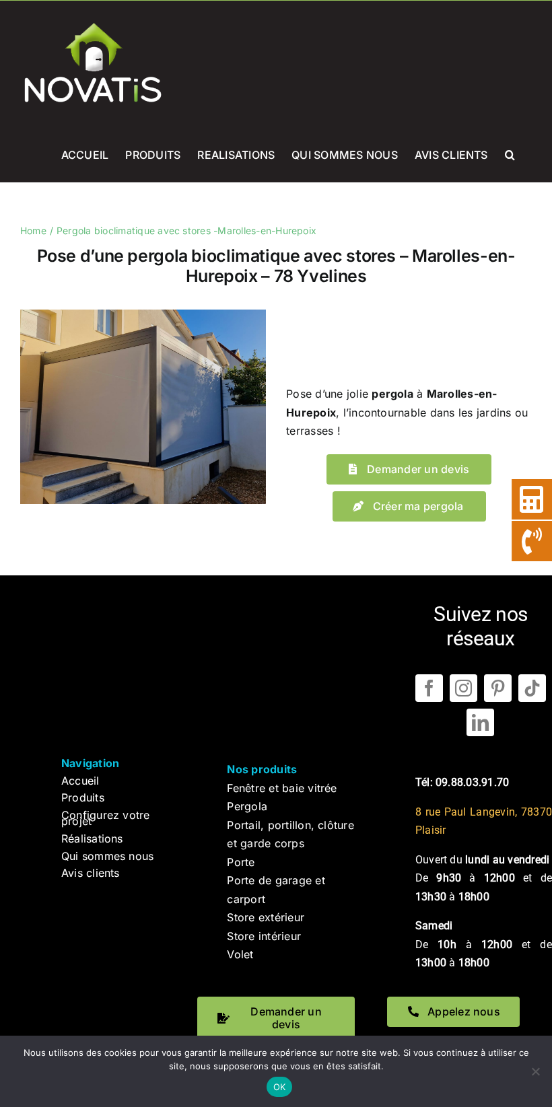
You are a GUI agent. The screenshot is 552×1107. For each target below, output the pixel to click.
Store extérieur (265, 917)
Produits (82, 797)
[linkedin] (480, 722)
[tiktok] (532, 688)
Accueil (80, 780)
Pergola (247, 806)
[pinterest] (498, 688)
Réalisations (92, 838)
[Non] (535, 1071)
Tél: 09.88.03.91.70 (462, 782)
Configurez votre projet (105, 818)
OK (279, 1086)
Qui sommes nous (107, 856)
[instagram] (463, 688)
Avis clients (90, 873)
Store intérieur (264, 936)
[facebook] (429, 688)
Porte (240, 862)
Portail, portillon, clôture (290, 825)
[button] (510, 153)
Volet (240, 954)
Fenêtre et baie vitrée (282, 788)
